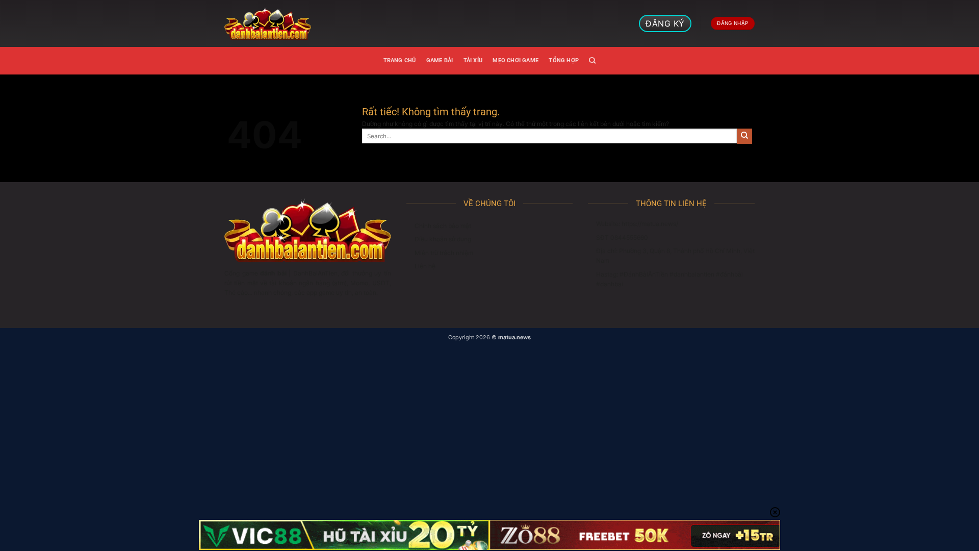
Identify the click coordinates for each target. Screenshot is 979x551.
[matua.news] (267, 23)
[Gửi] (744, 136)
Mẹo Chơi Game (515, 60)
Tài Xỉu (473, 60)
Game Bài (439, 60)
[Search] (592, 61)
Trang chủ (399, 60)
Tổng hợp (564, 60)
